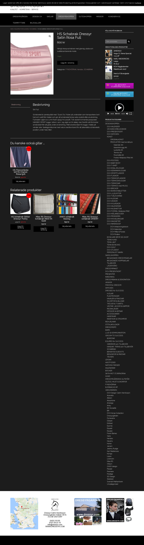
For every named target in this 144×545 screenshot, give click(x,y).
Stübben (110, 479)
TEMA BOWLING (113, 245)
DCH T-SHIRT (112, 166)
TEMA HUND (112, 240)
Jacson (109, 446)
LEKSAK (108, 360)
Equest (109, 428)
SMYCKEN (109, 288)
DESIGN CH (37, 16)
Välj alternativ (20, 181)
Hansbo (80, 69)
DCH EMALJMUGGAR (115, 168)
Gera (109, 436)
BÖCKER (108, 371)
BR (108, 411)
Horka (109, 444)
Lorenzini (110, 459)
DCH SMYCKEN (113, 134)
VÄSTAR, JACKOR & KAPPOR (118, 306)
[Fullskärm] (131, 113)
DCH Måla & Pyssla (117, 232)
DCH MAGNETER (113, 221)
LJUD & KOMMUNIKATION (115, 333)
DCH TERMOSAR (113, 183)
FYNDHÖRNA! (71, 69)
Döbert (109, 421)
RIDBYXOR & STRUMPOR (117, 319)
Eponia (109, 426)
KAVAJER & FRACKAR (115, 299)
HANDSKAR (111, 316)
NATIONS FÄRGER (112, 365)
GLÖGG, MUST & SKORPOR (116, 382)
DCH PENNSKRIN (113, 216)
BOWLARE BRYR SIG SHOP (117, 237)
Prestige (110, 474)
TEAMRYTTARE (19, 23)
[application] (119, 108)
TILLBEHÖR (111, 263)
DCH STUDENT (113, 250)
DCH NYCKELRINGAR (115, 219)
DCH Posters (115, 234)
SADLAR (50, 16)
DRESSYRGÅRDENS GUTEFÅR (117, 379)
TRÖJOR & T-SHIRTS (115, 304)
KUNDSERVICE (114, 16)
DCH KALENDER (113, 127)
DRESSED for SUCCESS (114, 291)
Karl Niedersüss (113, 451)
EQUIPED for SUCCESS (22, 29)
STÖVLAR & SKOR (112, 325)
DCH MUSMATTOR (114, 209)
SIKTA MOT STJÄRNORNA (115, 373)
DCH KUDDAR (112, 199)
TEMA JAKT (111, 242)
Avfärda (138, 3)
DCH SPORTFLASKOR (115, 173)
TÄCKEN (110, 357)
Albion (109, 398)
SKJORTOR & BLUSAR (115, 301)
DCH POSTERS (113, 160)
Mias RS (110, 461)
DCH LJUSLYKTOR (114, 193)
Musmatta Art (119, 155)
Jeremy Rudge (112, 449)
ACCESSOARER (113, 314)
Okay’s (109, 464)
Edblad (109, 423)
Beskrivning (16, 105)
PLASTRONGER (113, 296)
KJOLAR (110, 294)
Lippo (109, 456)
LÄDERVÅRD (112, 266)
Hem (11, 29)
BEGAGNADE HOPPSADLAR (118, 261)
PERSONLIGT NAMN (115, 252)
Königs (109, 454)
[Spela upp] (108, 113)
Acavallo (110, 395)
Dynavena (111, 418)
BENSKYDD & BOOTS (115, 352)
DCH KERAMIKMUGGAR (116, 171)
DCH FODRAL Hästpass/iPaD (118, 211)
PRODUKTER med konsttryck (121, 142)
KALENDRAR (110, 368)
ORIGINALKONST (117, 140)
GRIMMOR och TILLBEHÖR (117, 344)
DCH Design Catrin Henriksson (118, 393)
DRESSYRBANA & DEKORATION (117, 280)
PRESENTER (110, 274)
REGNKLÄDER (112, 309)
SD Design (111, 477)
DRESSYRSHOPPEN (66, 16)
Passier (109, 469)
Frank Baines (112, 433)
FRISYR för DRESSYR (113, 285)
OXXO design (112, 466)
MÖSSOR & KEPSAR (115, 311)
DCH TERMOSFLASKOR (116, 178)
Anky (109, 406)
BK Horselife (111, 408)
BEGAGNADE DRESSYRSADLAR (119, 258)
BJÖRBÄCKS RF (111, 387)
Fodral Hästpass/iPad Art (123, 158)
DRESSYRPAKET (111, 269)
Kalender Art (118, 145)
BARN (107, 330)
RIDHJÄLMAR (110, 322)
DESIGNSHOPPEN (112, 124)
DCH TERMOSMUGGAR (116, 181)
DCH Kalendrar (116, 229)
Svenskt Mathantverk (115, 482)
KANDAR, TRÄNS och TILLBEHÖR (120, 347)
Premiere (110, 471)
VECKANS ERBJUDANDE (116, 129)
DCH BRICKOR (112, 188)
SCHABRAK (33, 29)
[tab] (20, 105)
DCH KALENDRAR (114, 206)
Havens (110, 441)
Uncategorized (112, 484)
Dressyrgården (112, 416)
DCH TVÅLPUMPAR (114, 196)
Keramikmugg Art (120, 147)
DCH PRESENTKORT (115, 132)
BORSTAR (111, 338)
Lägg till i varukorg (67, 63)
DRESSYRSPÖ (110, 327)
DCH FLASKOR (112, 176)
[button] (119, 107)
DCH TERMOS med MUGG (117, 186)
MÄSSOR (100, 16)
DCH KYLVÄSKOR (113, 204)
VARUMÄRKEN (111, 390)
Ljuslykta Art (118, 150)
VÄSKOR (108, 282)
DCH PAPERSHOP (114, 224)
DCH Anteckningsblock (119, 227)
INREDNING (109, 277)
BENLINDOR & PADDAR (116, 354)
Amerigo (110, 403)
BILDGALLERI (35, 23)
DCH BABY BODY (113, 163)
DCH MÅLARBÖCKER (115, 214)
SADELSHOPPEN (111, 255)
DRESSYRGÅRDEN (20, 16)
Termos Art (118, 153)
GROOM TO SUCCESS (114, 336)
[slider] (118, 113)
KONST (109, 137)
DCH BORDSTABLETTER (116, 191)
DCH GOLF (111, 247)
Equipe (109, 431)
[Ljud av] (127, 113)
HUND (107, 376)
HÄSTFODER (110, 362)
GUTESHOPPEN (85, 16)
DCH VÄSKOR (112, 201)
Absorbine (111, 401)
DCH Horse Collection (115, 413)
